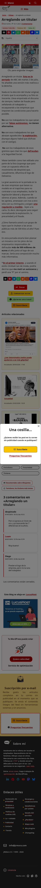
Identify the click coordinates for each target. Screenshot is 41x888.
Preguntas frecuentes (20, 455)
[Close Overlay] (38, 426)
